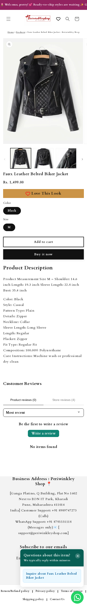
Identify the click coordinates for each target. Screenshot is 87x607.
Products (20, 32)
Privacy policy (45, 591)
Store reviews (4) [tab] (63, 400)
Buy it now (43, 254)
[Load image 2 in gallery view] (43, 158)
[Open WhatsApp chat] (77, 597)
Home (11, 32)
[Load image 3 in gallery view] (66, 158)
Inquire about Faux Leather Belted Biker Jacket (51, 576)
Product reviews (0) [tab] (23, 400)
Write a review (43, 433)
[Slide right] (82, 159)
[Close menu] (77, 555)
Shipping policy (33, 599)
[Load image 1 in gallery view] (20, 158)
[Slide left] (4, 159)
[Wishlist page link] (58, 19)
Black (12, 211)
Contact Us (57, 599)
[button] (8, 19)
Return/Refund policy (15, 591)
